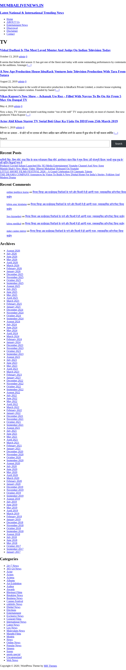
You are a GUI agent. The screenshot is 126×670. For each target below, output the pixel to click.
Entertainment (14, 613)
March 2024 (13, 336)
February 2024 (14, 339)
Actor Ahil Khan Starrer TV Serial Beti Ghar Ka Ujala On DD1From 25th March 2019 (59, 121)
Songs (10, 651)
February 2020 (14, 481)
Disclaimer (12, 31)
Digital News (13, 607)
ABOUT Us (13, 22)
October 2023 (14, 351)
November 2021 (15, 419)
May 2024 (12, 330)
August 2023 (13, 357)
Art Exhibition (14, 583)
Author (10, 586)
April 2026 (12, 262)
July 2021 (12, 430)
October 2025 (14, 280)
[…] (29, 65)
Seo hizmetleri (14, 216)
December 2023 (15, 345)
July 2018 (12, 537)
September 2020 (15, 460)
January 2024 (14, 342)
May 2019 (12, 507)
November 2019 (15, 490)
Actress (10, 577)
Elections (11, 610)
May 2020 (12, 472)
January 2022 (14, 413)
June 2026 (12, 256)
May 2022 (12, 401)
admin (22, 56)
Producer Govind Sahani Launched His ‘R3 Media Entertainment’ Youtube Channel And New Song (52, 165)
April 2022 (12, 404)
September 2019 (15, 495)
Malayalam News (16, 630)
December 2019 (15, 487)
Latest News (13, 624)
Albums (11, 580)
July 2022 (12, 395)
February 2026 (14, 268)
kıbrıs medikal (14, 223)
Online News (13, 642)
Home (10, 19)
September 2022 (15, 389)
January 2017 (14, 552)
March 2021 (13, 442)
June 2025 (12, 292)
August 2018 (13, 534)
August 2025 (13, 286)
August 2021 (13, 427)
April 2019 (12, 510)
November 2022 (15, 383)
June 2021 (12, 433)
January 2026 (14, 271)
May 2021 (12, 436)
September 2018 (15, 531)
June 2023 (12, 363)
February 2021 (14, 445)
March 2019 (13, 513)
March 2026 (13, 265)
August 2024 (13, 321)
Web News (12, 660)
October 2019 (14, 492)
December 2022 (15, 380)
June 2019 (12, 504)
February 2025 (14, 303)
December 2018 (15, 522)
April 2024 (12, 333)
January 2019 (14, 519)
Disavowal (12, 28)
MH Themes (50, 665)
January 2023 (14, 377)
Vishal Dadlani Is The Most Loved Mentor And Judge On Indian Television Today (55, 50)
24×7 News (13, 565)
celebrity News (14, 604)
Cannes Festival (15, 601)
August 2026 (13, 250)
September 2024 (15, 318)
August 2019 (13, 498)
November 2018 (15, 525)
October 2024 (14, 315)
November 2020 (15, 454)
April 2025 (12, 298)
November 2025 (15, 277)
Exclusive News (15, 616)
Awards (11, 589)
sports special (13, 654)
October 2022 (14, 386)
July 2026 (12, 253)
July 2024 (12, 324)
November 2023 (15, 348)
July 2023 (12, 360)
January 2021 (14, 448)
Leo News (12, 627)
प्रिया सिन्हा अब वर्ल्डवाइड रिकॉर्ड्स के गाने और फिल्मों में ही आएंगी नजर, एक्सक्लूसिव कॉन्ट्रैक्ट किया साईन (74, 216)
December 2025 (15, 274)
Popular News (14, 645)
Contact (11, 33)
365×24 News (14, 568)
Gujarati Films (14, 618)
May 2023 (12, 365)
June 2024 (12, 327)
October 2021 (14, 422)
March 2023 (13, 371)
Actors (10, 574)
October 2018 (14, 528)
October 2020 (14, 457)
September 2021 (15, 425)
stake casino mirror (16, 231)
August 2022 (13, 392)
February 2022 (14, 410)
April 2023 (12, 368)
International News (16, 621)
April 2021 (12, 439)
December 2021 (15, 416)
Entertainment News (17, 25)
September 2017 (15, 549)
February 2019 (14, 516)
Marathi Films (14, 633)
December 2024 (15, 309)
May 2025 (12, 295)
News (10, 639)
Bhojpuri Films (14, 592)
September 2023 (15, 354)
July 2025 (12, 289)
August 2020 (13, 463)
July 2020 (12, 466)
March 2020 (13, 478)
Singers (10, 648)
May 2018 (12, 543)
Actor (9, 571)
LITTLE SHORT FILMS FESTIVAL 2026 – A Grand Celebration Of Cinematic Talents (46, 171)
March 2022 (13, 407)
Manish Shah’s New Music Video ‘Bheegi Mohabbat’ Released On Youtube (39, 168)
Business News (14, 598)
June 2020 (12, 469)
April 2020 (12, 475)
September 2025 (15, 283)
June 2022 (12, 398)
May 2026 (12, 259)
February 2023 (14, 374)
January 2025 (14, 306)
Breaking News (15, 595)
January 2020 (14, 484)
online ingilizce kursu (18, 192)
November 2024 (15, 312)
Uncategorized (14, 657)
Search (3, 138)
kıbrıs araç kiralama (17, 204)
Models (10, 636)
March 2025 (13, 300)
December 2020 (15, 451)
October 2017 (14, 546)
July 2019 (12, 501)
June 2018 (12, 540)
